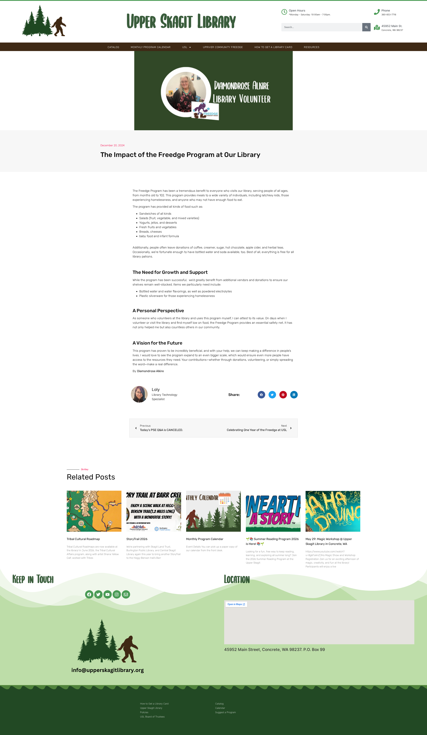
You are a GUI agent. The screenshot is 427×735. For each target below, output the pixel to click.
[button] (261, 394)
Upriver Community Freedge (223, 47)
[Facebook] (89, 594)
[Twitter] (98, 594)
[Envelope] (126, 594)
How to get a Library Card (273, 47)
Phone (385, 10)
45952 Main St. (391, 26)
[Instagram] (117, 594)
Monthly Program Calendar (151, 47)
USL (184, 47)
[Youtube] (107, 594)
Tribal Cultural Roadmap (84, 539)
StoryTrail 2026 (136, 539)
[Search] (366, 27)
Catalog (113, 47)
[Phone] (377, 12)
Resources (311, 47)
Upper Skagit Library (181, 22)
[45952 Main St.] (377, 27)
